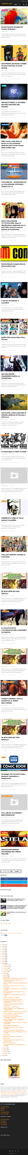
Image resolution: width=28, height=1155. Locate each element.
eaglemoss (5, 165)
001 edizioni (5, 283)
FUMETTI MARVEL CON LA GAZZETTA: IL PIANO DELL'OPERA (12, 701)
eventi (3, 757)
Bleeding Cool (6, 1091)
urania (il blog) (4, 1114)
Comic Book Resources (12, 1092)
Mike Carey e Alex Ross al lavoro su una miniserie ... (13, 986)
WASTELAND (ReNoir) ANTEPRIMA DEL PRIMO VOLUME (11, 852)
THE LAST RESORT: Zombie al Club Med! (13, 1013)
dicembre (6, 964)
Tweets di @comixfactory (6, 923)
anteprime (4, 832)
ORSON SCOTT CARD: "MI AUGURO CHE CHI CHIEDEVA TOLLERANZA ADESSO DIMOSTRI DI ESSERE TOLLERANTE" (16, 907)
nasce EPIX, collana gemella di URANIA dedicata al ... (13, 1004)
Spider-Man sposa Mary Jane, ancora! (12, 999)
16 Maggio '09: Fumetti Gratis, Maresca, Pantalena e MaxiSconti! (13, 776)
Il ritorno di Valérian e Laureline (11, 997)
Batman (4, 85)
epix (3, 396)
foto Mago (3, 1121)
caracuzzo (5, 537)
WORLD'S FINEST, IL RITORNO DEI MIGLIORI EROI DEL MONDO (13, 105)
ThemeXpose (16, 1153)
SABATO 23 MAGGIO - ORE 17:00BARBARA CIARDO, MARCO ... (13, 1009)
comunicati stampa (7, 796)
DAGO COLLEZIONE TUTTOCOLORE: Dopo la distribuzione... (14, 992)
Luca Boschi (4, 1124)
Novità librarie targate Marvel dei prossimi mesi (14, 995)
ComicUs (3, 1108)
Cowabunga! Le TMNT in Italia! (13, 452)
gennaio (5, 1053)
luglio (5, 973)
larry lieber (5, 320)
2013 (3, 956)
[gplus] (25, 1)
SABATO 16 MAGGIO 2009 (9, 1043)
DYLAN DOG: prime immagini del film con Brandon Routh (13, 1040)
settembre (6, 970)
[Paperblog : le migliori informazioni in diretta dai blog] (4, 936)
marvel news (5, 124)
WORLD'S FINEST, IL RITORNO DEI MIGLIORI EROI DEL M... (15, 983)
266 (11, 871)
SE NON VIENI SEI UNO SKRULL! (10, 1015)
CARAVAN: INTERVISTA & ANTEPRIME (12, 1036)
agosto (5, 971)
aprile (5, 1048)
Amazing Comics (5, 1107)
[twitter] (23, 1)
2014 (3, 954)
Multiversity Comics (21, 1091)
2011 (3, 960)
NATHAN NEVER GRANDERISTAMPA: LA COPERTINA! (10, 376)
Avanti (17, 871)
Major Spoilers (11, 1094)
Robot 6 (19, 1092)
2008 (3, 1055)
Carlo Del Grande (5, 1119)
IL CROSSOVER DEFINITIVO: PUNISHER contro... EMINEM (14, 1045)
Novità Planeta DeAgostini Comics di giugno (14, 978)
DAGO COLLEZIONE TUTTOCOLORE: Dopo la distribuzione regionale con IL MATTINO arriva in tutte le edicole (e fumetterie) (13, 225)
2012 (3, 958)
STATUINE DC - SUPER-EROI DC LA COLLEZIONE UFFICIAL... (14, 989)
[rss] (18, 1151)
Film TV (2, 1110)
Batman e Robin (6, 46)
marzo (5, 1049)
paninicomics (5, 247)
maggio (5, 976)
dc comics (4, 10)
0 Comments (4, 40)
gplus (14, 885)
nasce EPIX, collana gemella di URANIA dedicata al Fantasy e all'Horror (13, 415)
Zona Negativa (4, 1094)
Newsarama (23, 1092)
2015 (3, 953)
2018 (3, 948)
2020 (3, 944)
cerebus (4, 501)
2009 (3, 963)
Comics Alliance (13, 1091)
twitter (14, 882)
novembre (6, 966)
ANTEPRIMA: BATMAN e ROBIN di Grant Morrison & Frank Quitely (13, 66)
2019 (3, 946)
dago (3, 204)
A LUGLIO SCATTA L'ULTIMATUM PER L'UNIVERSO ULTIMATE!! (14, 630)
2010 (3, 961)
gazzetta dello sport (8, 681)
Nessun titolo (6, 1034)
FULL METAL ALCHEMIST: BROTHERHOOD (13, 1030)
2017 (3, 949)
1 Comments (4, 389)
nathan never (5, 357)
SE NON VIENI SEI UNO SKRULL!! (11, 1025)
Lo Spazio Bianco (5, 1112)
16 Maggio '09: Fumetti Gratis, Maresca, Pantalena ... (13, 1027)
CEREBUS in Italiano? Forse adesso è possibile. (15, 1011)
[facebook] (21, 1)
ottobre (5, 968)
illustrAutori (4, 1122)
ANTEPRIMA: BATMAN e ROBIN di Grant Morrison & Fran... (13, 980)
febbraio (5, 1051)
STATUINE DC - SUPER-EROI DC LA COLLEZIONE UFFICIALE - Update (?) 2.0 (13, 184)
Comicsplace (3, 1092)
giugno (5, 975)
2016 (3, 951)
